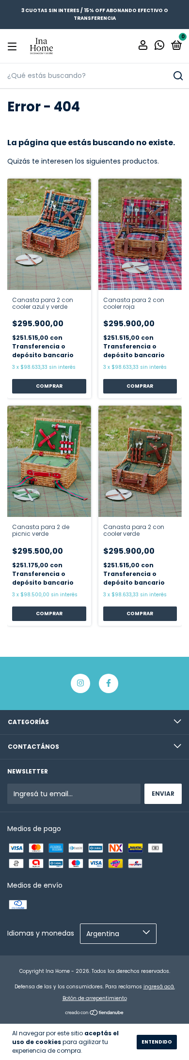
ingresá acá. (159, 986)
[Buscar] (178, 76)
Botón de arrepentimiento (95, 998)
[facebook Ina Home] (108, 683)
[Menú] (13, 46)
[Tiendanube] (94, 1013)
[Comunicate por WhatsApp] (159, 47)
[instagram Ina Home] (80, 683)
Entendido (157, 1041)
